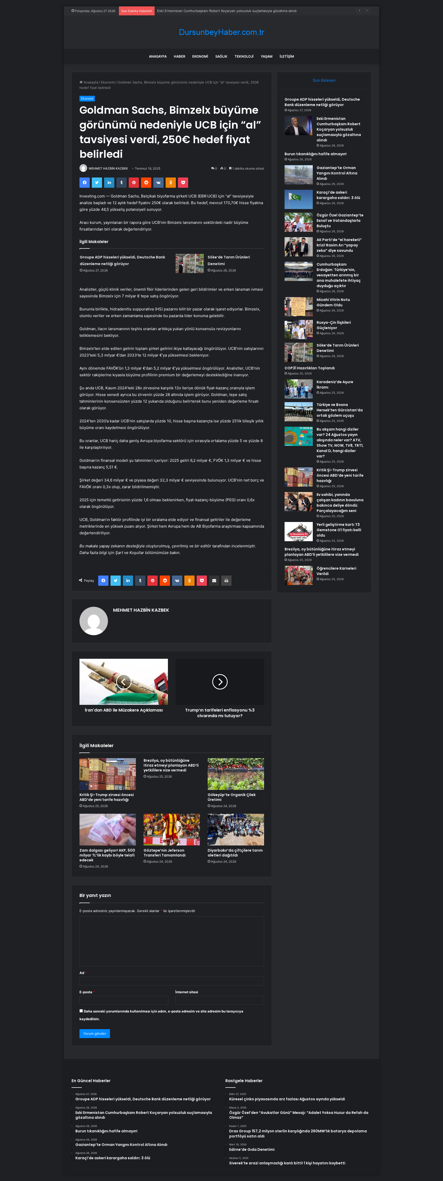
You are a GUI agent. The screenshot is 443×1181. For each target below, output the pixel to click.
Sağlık (221, 56)
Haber (179, 56)
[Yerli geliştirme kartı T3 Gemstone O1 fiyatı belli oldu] (299, 531)
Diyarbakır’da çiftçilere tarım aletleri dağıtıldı (235, 853)
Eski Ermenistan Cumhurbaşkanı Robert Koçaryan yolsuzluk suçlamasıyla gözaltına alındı (227, 11)
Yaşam (267, 56)
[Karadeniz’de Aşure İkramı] (299, 389)
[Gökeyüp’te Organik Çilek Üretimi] (236, 774)
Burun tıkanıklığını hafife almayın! (316, 153)
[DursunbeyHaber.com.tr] (221, 32)
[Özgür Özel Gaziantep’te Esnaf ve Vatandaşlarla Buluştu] (299, 222)
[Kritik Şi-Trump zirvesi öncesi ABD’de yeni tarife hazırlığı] (107, 774)
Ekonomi (200, 56)
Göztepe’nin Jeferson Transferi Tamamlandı (165, 853)
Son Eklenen (324, 80)
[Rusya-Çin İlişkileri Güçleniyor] (299, 329)
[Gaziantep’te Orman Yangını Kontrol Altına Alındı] (299, 174)
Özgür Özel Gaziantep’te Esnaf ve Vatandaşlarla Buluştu (340, 220)
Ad (83, 973)
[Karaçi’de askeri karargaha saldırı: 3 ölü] (299, 199)
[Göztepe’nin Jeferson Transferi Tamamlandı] (172, 829)
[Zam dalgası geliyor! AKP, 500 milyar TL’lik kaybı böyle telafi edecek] (107, 829)
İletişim (287, 56)
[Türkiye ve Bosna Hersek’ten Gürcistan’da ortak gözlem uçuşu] (299, 411)
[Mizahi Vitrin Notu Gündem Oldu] (299, 306)
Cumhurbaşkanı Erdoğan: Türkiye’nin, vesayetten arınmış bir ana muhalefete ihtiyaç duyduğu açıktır (339, 275)
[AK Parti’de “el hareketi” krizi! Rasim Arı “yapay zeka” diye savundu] (299, 246)
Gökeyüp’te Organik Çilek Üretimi (232, 797)
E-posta (87, 992)
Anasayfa (158, 56)
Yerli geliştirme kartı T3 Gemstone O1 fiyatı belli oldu (339, 530)
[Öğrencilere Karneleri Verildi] (299, 575)
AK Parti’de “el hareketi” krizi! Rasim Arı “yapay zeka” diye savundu (339, 245)
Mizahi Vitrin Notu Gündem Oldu (333, 302)
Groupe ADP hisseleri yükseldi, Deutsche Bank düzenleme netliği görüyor (322, 102)
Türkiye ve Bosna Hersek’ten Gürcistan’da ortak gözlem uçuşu (340, 410)
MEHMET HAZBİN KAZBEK (108, 168)
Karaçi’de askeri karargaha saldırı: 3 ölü (338, 195)
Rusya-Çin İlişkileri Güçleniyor (334, 325)
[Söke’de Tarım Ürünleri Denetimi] (190, 263)
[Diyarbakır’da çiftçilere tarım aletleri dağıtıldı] (236, 829)
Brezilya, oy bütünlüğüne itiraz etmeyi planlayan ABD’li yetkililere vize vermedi (171, 765)
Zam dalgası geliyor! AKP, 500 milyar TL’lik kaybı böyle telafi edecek (107, 855)
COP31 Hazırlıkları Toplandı (310, 368)
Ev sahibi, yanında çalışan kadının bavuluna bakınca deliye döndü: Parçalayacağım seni (340, 502)
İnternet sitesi (186, 992)
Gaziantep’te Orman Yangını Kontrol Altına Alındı (337, 173)
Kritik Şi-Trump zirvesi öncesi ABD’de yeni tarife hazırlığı (106, 797)
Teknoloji (244, 56)
